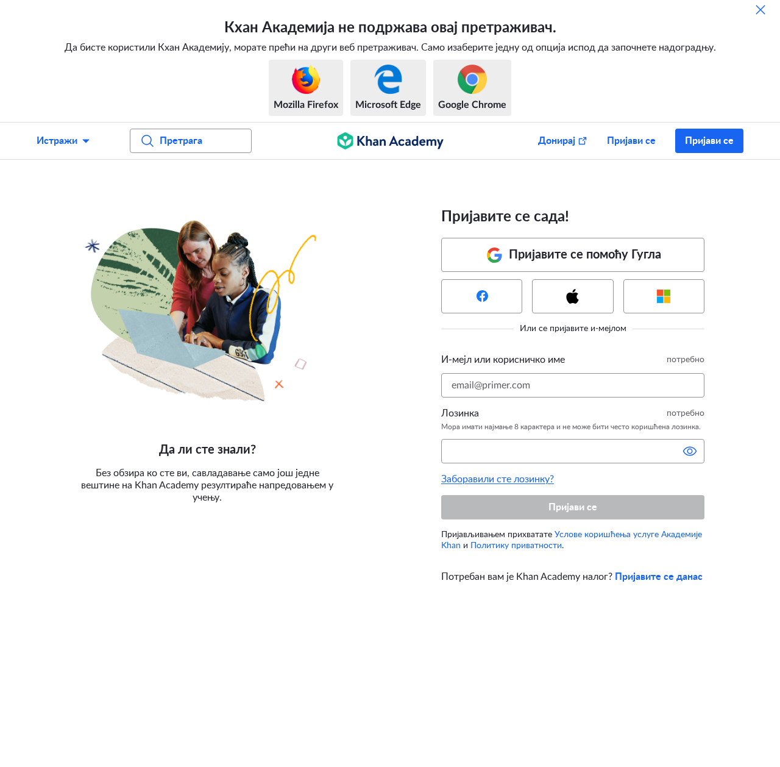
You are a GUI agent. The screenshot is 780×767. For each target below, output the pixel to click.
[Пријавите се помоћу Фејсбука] (481, 296)
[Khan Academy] (390, 141)
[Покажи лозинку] (690, 451)
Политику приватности (516, 545)
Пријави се (631, 141)
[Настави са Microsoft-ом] (663, 296)
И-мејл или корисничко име (503, 360)
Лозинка (460, 413)
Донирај (556, 141)
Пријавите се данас (659, 577)
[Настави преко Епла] (572, 296)
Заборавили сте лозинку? (497, 479)
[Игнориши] (760, 10)
